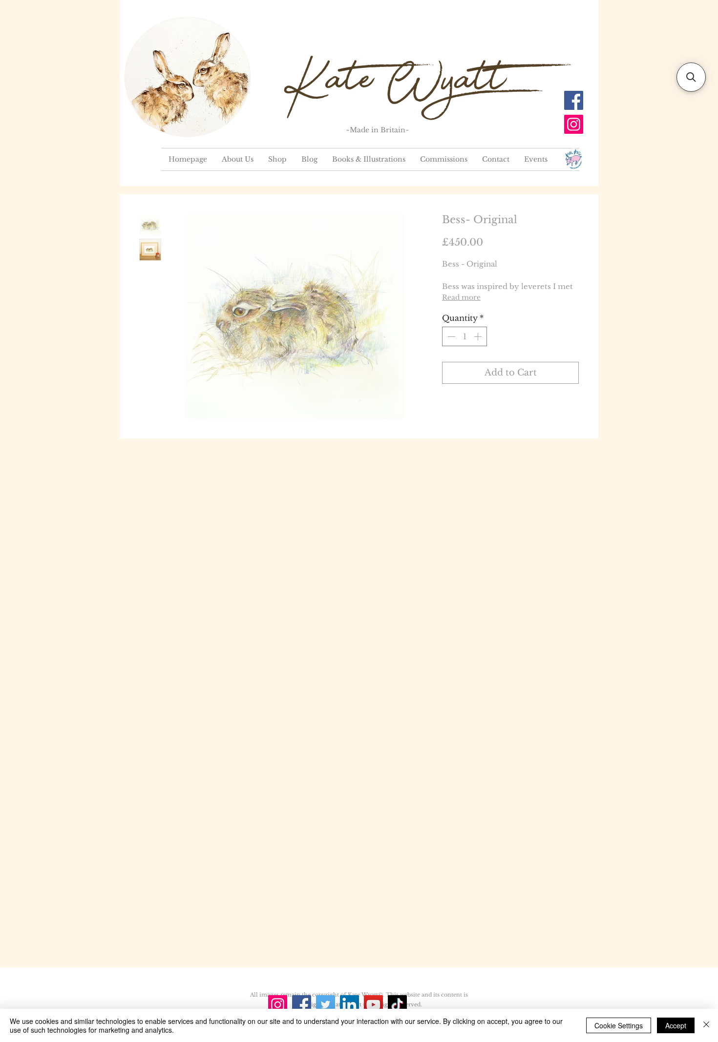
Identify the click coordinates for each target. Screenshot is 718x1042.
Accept (675, 1025)
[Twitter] (325, 1004)
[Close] (706, 1025)
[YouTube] (373, 1004)
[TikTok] (397, 1004)
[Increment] (479, 336)
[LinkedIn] (349, 1004)
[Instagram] (573, 124)
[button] (691, 77)
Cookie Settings (618, 1025)
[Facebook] (573, 100)
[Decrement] (450, 336)
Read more (461, 297)
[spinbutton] (464, 336)
